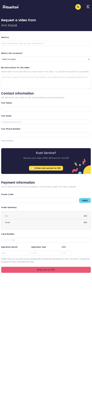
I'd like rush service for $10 (47, 168)
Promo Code (7, 194)
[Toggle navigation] (88, 7)
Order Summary (9, 207)
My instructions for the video (15, 67)
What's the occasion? (12, 53)
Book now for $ (46, 269)
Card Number (7, 234)
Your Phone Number (10, 129)
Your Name (6, 103)
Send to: (5, 37)
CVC (64, 247)
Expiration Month (9, 247)
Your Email (6, 116)
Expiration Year (39, 247)
